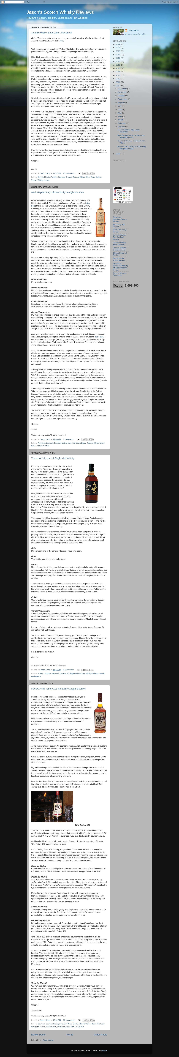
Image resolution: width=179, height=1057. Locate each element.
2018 (118, 58)
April (120, 116)
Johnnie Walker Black (87, 1024)
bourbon (41, 1024)
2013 (118, 75)
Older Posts (100, 1034)
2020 (118, 51)
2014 (118, 72)
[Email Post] (79, 173)
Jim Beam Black (79, 443)
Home (69, 1034)
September (123, 99)
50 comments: (69, 1020)
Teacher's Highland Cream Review (120, 219)
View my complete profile (135, 34)
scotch (40, 673)
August (121, 103)
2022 (118, 44)
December (122, 89)
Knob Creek (51, 1027)
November (122, 92)
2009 (118, 154)
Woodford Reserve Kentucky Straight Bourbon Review (120, 267)
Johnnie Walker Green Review (119, 249)
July (120, 106)
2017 (118, 62)
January (121, 127)
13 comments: (69, 173)
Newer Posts (38, 1034)
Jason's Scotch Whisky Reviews (60, 12)
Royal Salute (96, 177)
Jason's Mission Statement (119, 274)
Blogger (104, 1050)
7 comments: (68, 439)
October (121, 96)
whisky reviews (43, 446)
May (120, 113)
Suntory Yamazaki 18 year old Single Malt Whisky (64, 673)
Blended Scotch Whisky (47, 177)
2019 (118, 55)
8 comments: (68, 670)
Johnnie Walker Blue (81, 177)
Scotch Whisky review (40, 180)
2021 (118, 48)
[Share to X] (88, 173)
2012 (118, 79)
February (122, 123)
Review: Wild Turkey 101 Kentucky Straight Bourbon (58, 688)
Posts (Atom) (48, 1040)
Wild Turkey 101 (77, 1027)
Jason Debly (133, 30)
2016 (118, 65)
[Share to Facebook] (91, 173)
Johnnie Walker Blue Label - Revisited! (51, 32)
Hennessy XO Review (118, 226)
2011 (118, 82)
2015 (118, 68)
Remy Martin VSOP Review (119, 259)
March (121, 120)
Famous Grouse (65, 177)
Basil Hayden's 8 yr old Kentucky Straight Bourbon (57, 192)
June (120, 109)
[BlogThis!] (86, 173)
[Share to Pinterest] (93, 173)
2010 (118, 86)
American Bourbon (45, 443)
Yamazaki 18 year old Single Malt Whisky (52, 458)
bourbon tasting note (62, 443)
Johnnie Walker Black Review (119, 244)
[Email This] (83, 173)
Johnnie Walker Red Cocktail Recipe (119, 237)
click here (99, 337)
